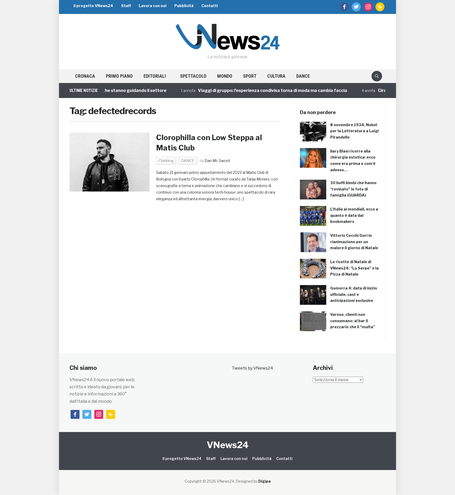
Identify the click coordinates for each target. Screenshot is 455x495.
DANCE (303, 76)
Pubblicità (184, 5)
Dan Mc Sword (217, 160)
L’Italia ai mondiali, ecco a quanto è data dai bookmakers (354, 215)
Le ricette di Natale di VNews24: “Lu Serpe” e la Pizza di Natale (354, 268)
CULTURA (276, 76)
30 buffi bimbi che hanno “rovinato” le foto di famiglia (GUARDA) (353, 189)
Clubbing (166, 160)
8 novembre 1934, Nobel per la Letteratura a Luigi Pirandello (354, 131)
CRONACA (85, 76)
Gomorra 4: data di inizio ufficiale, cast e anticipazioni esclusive (353, 294)
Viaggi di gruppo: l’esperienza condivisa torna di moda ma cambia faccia (260, 90)
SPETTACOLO (193, 76)
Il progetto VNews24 (93, 5)
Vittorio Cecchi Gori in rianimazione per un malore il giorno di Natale (354, 241)
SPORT (249, 76)
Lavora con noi (152, 5)
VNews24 (228, 444)
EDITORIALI (155, 76)
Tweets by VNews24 (252, 368)
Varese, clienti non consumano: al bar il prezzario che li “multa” (352, 320)
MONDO (224, 76)
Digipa (264, 481)
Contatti (209, 5)
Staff (126, 5)
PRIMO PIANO (119, 76)
